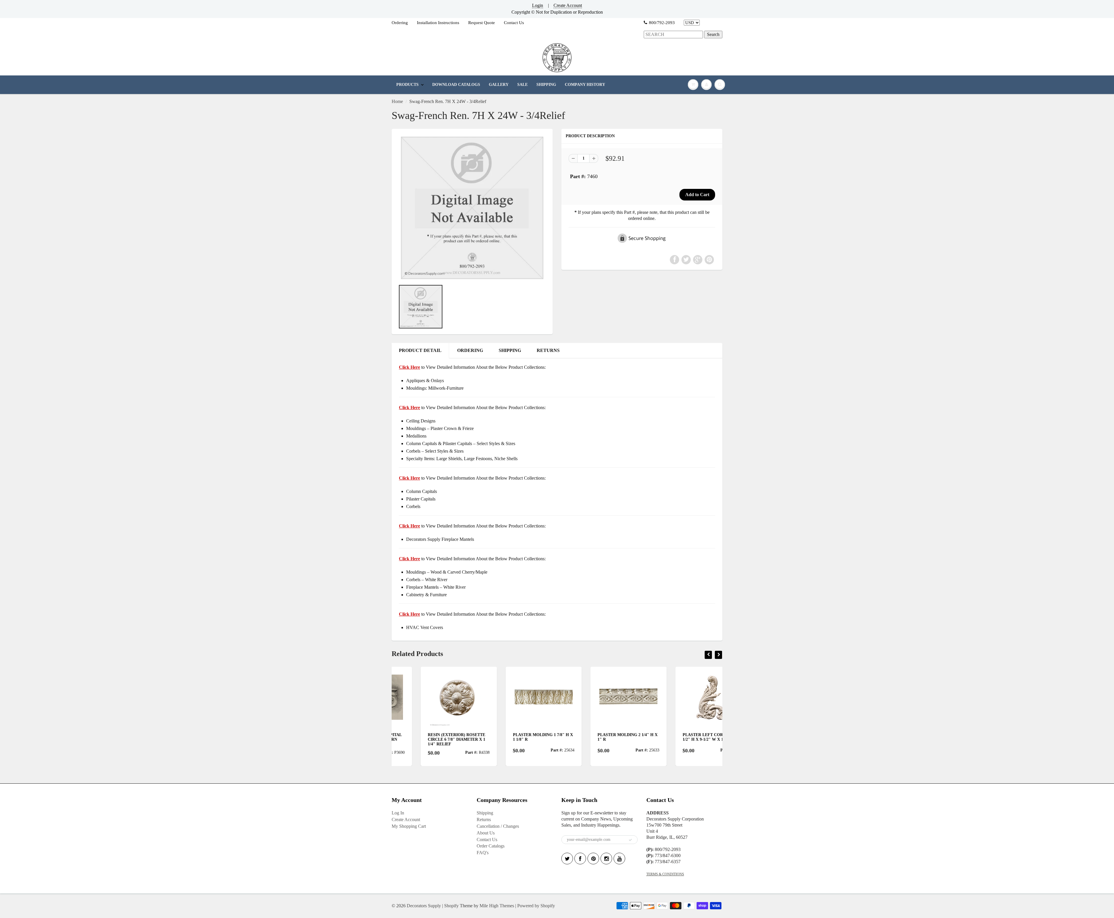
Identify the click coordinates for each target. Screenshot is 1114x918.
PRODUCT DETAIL (420, 350)
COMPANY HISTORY (585, 84)
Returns (484, 819)
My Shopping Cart (409, 826)
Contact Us (514, 22)
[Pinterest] (593, 858)
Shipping (485, 812)
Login (537, 5)
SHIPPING (546, 84)
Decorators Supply (424, 905)
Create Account (568, 5)
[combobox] (673, 35)
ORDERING (470, 350)
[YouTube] (619, 858)
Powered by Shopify (536, 905)
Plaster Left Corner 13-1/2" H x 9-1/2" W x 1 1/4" (681, 737)
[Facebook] (580, 858)
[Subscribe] (630, 840)
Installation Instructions (438, 22)
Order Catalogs (490, 845)
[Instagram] (606, 858)
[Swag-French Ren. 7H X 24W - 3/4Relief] (472, 208)
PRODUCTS (407, 84)
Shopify (451, 905)
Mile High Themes (497, 905)
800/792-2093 (662, 22)
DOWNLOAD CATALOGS (456, 84)
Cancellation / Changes (498, 826)
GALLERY (499, 84)
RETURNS (548, 350)
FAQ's (483, 852)
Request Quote (481, 22)
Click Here (409, 407)
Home (397, 101)
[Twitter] (567, 858)
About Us (486, 832)
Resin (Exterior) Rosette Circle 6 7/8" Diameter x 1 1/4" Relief (427, 739)
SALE (522, 84)
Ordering (400, 22)
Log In (398, 812)
